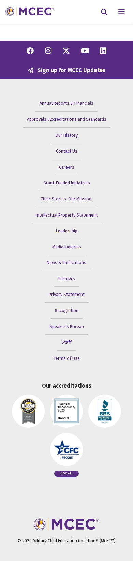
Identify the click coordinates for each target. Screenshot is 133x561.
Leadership (66, 230)
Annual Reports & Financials (66, 103)
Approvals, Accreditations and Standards (66, 119)
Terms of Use (67, 358)
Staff (66, 342)
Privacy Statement (67, 294)
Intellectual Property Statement (67, 215)
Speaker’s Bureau (66, 326)
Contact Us (66, 151)
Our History (66, 135)
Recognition (66, 310)
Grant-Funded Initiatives (66, 182)
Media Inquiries (66, 246)
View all (66, 473)
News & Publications (66, 262)
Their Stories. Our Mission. (66, 198)
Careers (66, 167)
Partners (66, 278)
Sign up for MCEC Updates (70, 70)
